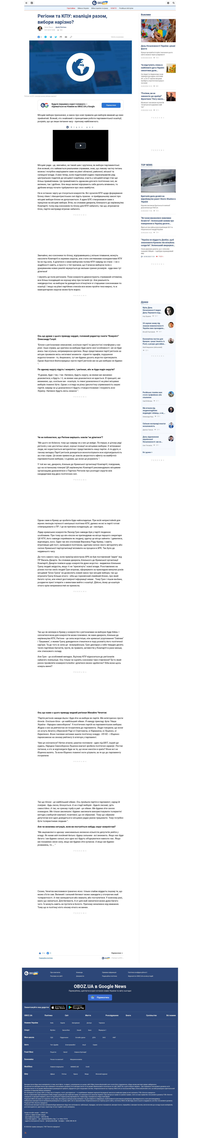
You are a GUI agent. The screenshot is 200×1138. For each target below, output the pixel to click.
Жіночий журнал (101, 1074)
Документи (80, 976)
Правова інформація (109, 972)
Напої (65, 1052)
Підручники (64, 1037)
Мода (87, 1074)
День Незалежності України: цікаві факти (158, 47)
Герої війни (71, 8)
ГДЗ (51, 1037)
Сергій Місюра (147, 401)
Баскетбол (66, 1030)
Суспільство (151, 1015)
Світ (67, 1015)
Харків (62, 1023)
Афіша (52, 1074)
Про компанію (55, 972)
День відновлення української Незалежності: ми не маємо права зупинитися (154, 439)
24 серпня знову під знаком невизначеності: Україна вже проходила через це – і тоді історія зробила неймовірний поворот (153, 326)
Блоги (128, 1015)
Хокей (79, 1030)
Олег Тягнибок (147, 445)
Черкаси (102, 1023)
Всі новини (171, 1015)
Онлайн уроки (80, 1037)
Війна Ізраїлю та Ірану (99, 8)
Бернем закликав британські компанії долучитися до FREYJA (155, 207)
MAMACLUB (75, 1067)
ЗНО (104, 1037)
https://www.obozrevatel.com (100, 1084)
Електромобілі (70, 1045)
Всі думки (147, 452)
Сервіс (95, 1045)
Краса (75, 1074)
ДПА (93, 1037)
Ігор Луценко (147, 316)
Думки (144, 302)
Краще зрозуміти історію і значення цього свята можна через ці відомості (157, 54)
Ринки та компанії (56, 1059)
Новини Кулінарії (80, 1052)
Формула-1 (102, 1030)
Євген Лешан (49, 27)
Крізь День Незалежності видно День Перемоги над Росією (152, 310)
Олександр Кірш (148, 417)
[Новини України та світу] (106, 959)
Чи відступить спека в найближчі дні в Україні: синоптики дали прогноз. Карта (152, 68)
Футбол (52, 1030)
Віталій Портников (149, 332)
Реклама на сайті (56, 976)
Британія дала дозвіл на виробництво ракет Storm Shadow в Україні (158, 199)
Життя (88, 1015)
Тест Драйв (54, 1045)
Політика (48, 1015)
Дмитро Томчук (148, 430)
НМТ (114, 1037)
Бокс (90, 1030)
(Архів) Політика (60, 27)
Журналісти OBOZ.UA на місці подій (140, 976)
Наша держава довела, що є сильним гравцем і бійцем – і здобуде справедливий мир (157, 251)
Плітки (64, 1074)
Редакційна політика (46, 958)
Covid (87, 1067)
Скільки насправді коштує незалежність (154, 425)
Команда (79, 972)
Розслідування (112, 1015)
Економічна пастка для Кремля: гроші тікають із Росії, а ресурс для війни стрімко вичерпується (154, 341)
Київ (51, 1023)
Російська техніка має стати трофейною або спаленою (152, 395)
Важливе (146, 14)
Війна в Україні (83, 8)
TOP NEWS (146, 164)
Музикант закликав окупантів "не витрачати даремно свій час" (152, 105)
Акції (84, 1045)
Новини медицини (57, 1067)
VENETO (114, 8)
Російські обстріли (126, 8)
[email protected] (51, 1121)
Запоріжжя (76, 1023)
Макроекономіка (76, 1059)
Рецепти (53, 1052)
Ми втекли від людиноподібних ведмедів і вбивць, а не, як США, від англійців (153, 410)
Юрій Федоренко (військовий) (152, 347)
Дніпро (89, 1023)
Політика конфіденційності (137, 972)
